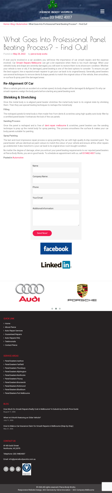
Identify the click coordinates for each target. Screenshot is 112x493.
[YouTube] (18, 469)
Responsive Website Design (30, 490)
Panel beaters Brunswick (15, 382)
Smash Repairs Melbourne (28, 63)
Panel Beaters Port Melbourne (17, 393)
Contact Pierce (11, 345)
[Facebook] (6, 469)
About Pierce (10, 327)
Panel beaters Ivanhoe (14, 361)
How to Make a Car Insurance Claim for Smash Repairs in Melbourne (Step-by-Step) (38, 426)
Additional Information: (43, 208)
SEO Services (48, 490)
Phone (36, 187)
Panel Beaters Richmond (15, 386)
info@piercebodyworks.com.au (22, 459)
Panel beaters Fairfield (14, 364)
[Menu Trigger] (102, 11)
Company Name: (40, 176)
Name (35, 166)
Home (7, 323)
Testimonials (10, 341)
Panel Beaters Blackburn (15, 389)
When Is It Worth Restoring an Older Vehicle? (22, 417)
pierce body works (39, 54)
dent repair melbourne (55, 125)
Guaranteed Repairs (13, 334)
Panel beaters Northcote (15, 375)
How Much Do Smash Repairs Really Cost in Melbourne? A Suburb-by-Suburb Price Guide (41, 409)
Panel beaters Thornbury (15, 368)
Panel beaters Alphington (15, 371)
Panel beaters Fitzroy (14, 379)
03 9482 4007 (61, 17)
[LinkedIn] (12, 469)
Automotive (18, 157)
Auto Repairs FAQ (12, 338)
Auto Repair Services (14, 331)
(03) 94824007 (19, 454)
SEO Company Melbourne (83, 490)
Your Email (38, 198)
